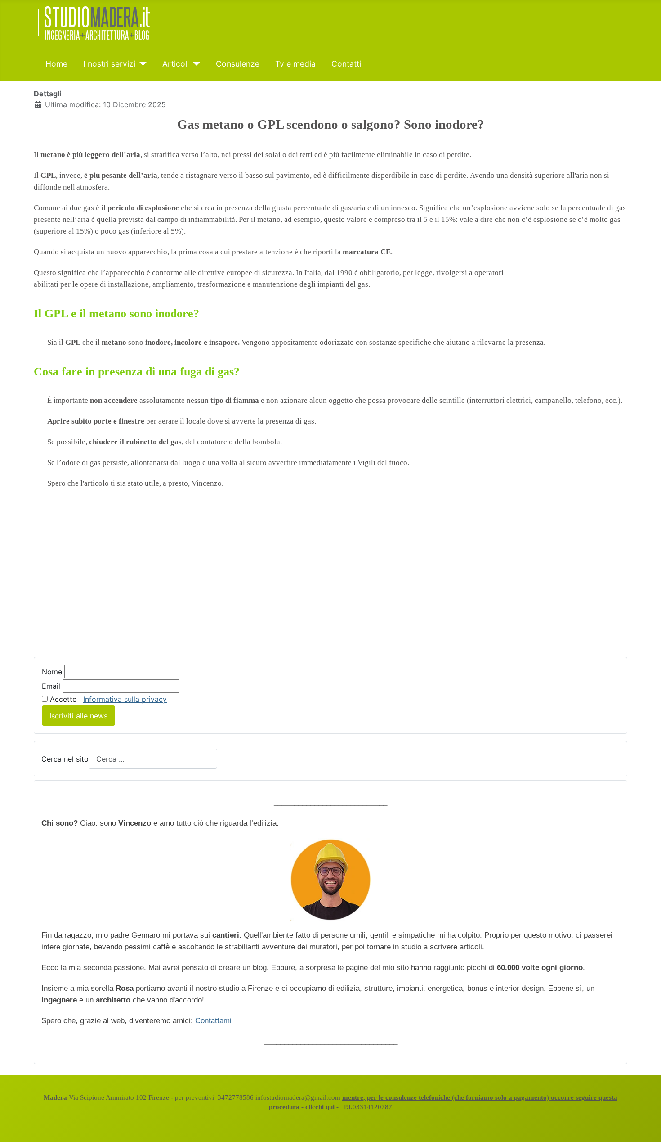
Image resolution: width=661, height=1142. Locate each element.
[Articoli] (194, 64)
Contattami (213, 1020)
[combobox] (153, 759)
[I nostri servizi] (141, 64)
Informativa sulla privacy (125, 699)
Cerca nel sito (65, 758)
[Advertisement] (330, 579)
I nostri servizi (109, 63)
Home (56, 63)
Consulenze (237, 63)
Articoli (175, 63)
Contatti (346, 63)
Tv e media (295, 63)
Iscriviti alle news (78, 715)
